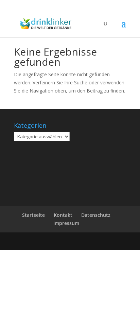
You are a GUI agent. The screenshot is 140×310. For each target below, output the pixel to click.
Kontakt (63, 215)
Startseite (33, 215)
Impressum (66, 223)
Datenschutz (95, 215)
